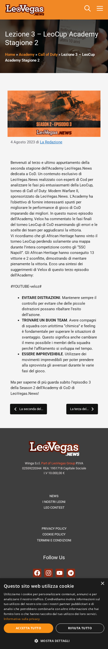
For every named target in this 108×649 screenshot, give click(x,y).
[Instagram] (48, 573)
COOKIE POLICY (54, 534)
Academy (26, 54)
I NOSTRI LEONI (54, 502)
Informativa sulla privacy (22, 619)
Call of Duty (48, 54)
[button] (87, 10)
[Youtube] (60, 573)
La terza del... (79, 409)
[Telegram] (71, 573)
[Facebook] (37, 573)
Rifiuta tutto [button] (80, 628)
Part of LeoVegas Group (58, 463)
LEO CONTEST (54, 507)
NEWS (54, 496)
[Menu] (101, 10)
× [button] (102, 583)
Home (10, 54)
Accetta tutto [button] (28, 628)
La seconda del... (31, 409)
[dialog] (54, 613)
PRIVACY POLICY (54, 528)
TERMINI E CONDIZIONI (54, 540)
